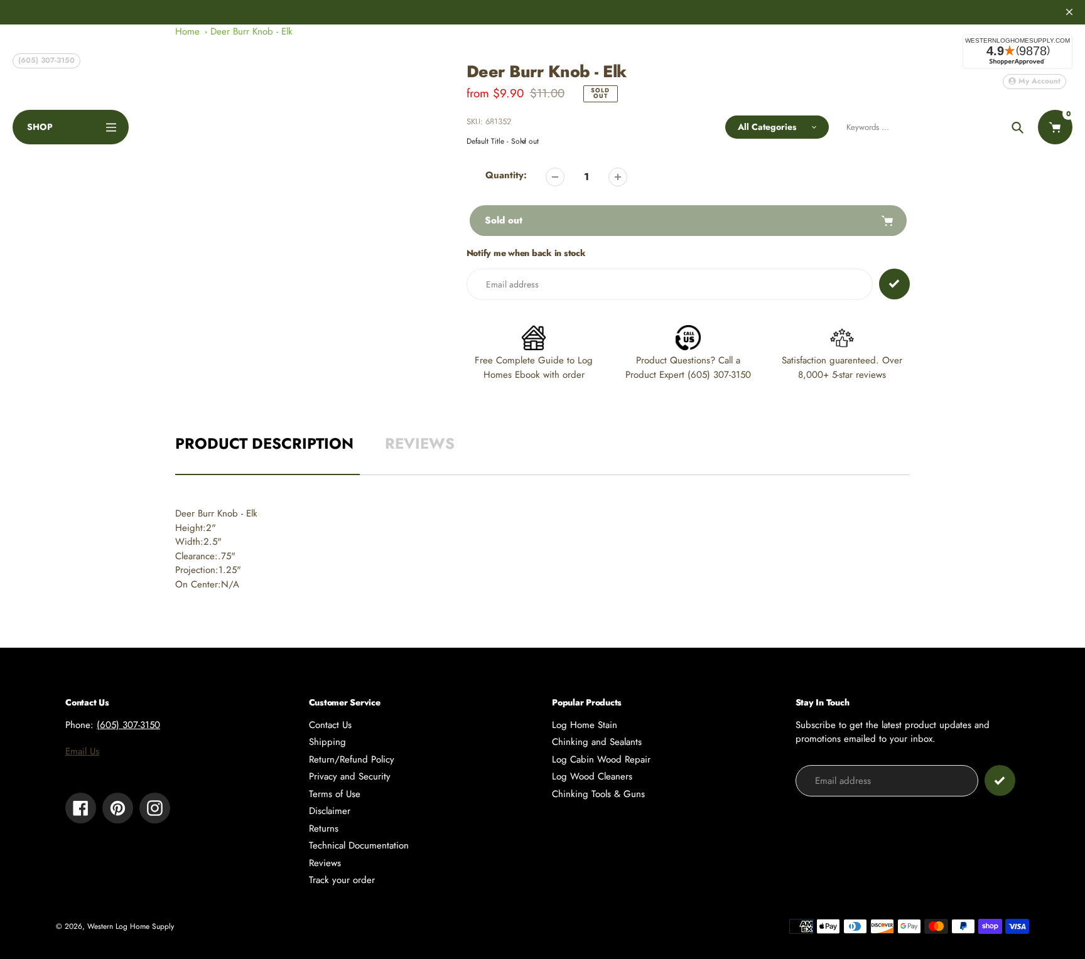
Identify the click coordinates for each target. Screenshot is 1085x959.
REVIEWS (420, 443)
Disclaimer (329, 811)
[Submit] (1000, 780)
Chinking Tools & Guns (598, 794)
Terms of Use (334, 794)
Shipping (327, 742)
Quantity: (506, 175)
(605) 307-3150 (46, 60)
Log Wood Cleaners (592, 776)
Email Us (82, 751)
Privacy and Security (350, 776)
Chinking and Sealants (597, 742)
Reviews (325, 863)
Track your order (342, 880)
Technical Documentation (359, 845)
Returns (323, 828)
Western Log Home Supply (130, 926)
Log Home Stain (584, 725)
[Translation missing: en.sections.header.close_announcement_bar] (1069, 12)
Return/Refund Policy (351, 759)
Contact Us (330, 725)
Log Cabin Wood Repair (601, 759)
